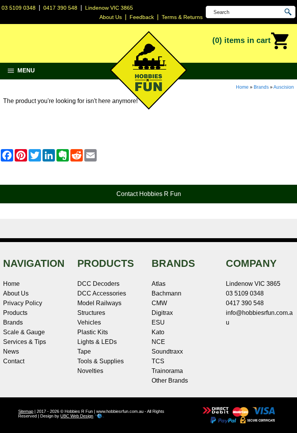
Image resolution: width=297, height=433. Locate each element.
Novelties (90, 371)
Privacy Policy (22, 303)
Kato (158, 332)
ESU (158, 322)
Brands (261, 87)
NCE (158, 341)
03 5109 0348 (19, 8)
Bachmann (166, 293)
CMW (159, 303)
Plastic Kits (92, 332)
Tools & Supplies (100, 361)
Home (242, 87)
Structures (91, 312)
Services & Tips (24, 341)
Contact (13, 361)
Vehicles (89, 322)
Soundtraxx (167, 351)
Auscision (283, 87)
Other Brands (170, 380)
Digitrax (162, 312)
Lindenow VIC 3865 (109, 8)
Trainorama (167, 371)
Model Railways (99, 303)
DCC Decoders (98, 283)
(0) (241, 40)
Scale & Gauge (24, 332)
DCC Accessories (101, 293)
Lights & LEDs (97, 341)
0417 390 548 (60, 8)
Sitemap (25, 411)
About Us (16, 293)
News (11, 351)
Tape (84, 351)
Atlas (159, 283)
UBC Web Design (76, 416)
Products (15, 312)
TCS (158, 361)
